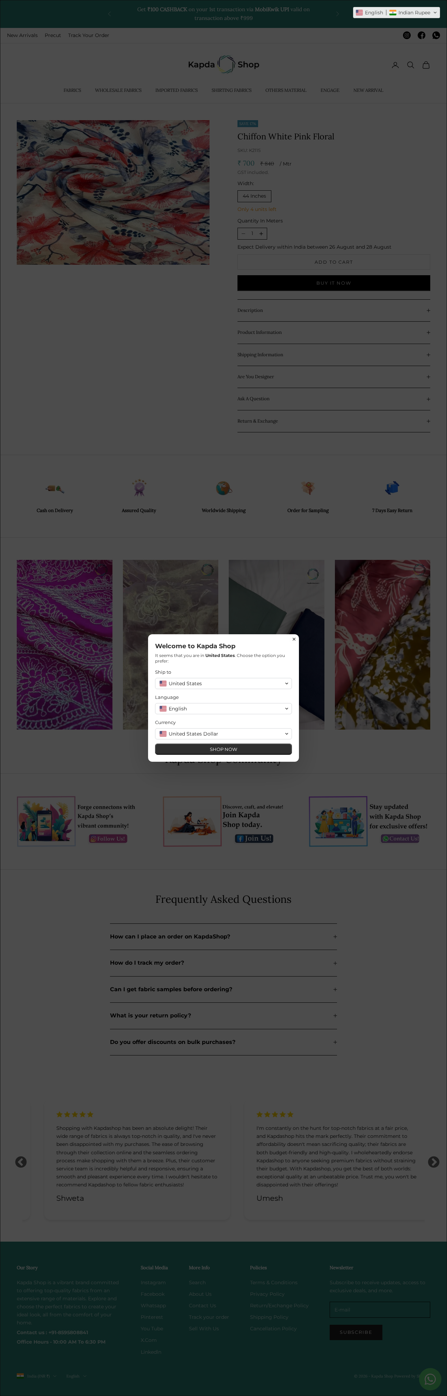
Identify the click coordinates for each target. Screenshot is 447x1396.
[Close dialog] (294, 639)
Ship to (163, 672)
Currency (165, 722)
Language (167, 697)
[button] (396, 12)
